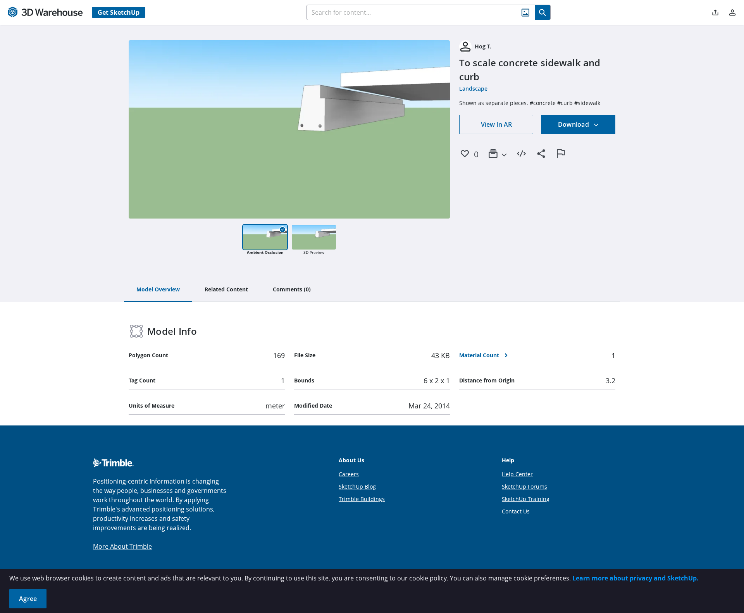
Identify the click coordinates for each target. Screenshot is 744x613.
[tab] (158, 290)
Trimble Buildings (362, 499)
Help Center (517, 474)
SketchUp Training (525, 499)
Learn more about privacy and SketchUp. (635, 578)
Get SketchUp (119, 12)
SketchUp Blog (357, 486)
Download (574, 124)
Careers (349, 474)
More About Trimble (122, 546)
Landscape (473, 88)
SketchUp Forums (524, 486)
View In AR (496, 124)
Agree (28, 598)
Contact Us (516, 511)
